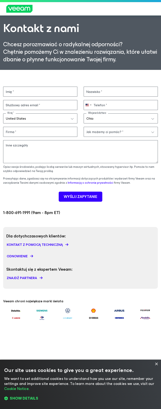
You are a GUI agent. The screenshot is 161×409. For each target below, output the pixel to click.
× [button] (156, 364)
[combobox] (40, 118)
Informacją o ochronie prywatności (90, 182)
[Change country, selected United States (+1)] (88, 105)
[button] (80, 398)
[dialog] (80, 384)
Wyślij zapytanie (80, 197)
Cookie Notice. (16, 389)
